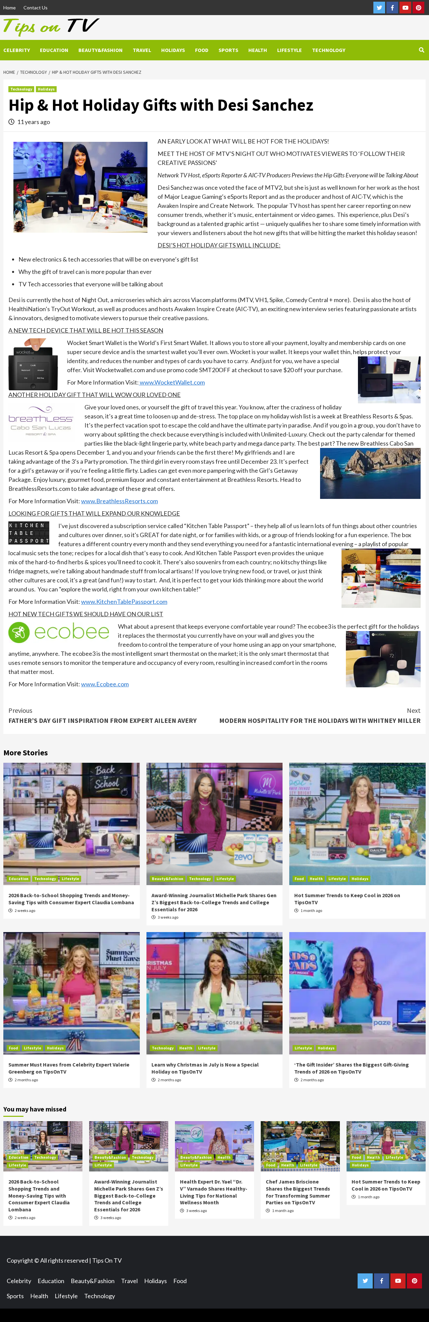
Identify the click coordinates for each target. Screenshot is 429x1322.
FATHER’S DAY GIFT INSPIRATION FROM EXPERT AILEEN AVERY (102, 715)
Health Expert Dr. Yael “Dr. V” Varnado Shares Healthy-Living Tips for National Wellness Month (213, 1192)
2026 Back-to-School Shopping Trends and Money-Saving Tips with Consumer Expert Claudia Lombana (71, 899)
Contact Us (35, 7)
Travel (142, 50)
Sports (228, 50)
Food (201, 50)
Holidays (173, 50)
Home (9, 7)
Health (257, 50)
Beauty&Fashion (100, 50)
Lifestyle (289, 50)
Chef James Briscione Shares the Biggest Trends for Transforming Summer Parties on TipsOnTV (298, 1192)
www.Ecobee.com (105, 684)
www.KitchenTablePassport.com (124, 601)
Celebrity (16, 50)
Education (54, 50)
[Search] (421, 50)
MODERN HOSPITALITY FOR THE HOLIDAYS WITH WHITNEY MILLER (320, 715)
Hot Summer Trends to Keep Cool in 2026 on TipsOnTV (386, 1185)
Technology (328, 50)
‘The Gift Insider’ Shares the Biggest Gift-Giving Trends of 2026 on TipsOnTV (351, 1068)
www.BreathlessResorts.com (119, 501)
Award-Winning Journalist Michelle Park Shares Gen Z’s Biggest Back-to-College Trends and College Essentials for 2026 (214, 902)
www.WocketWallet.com (172, 382)
